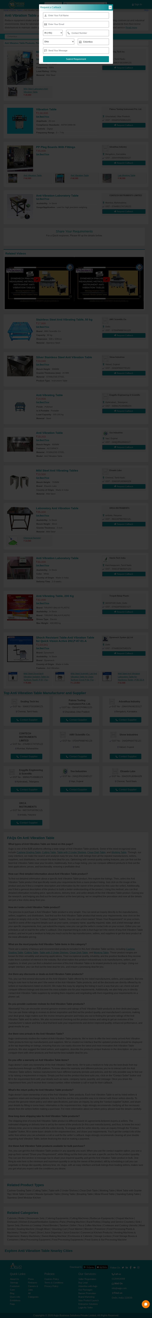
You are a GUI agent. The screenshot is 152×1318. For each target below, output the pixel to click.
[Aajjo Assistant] (146, 1304)
